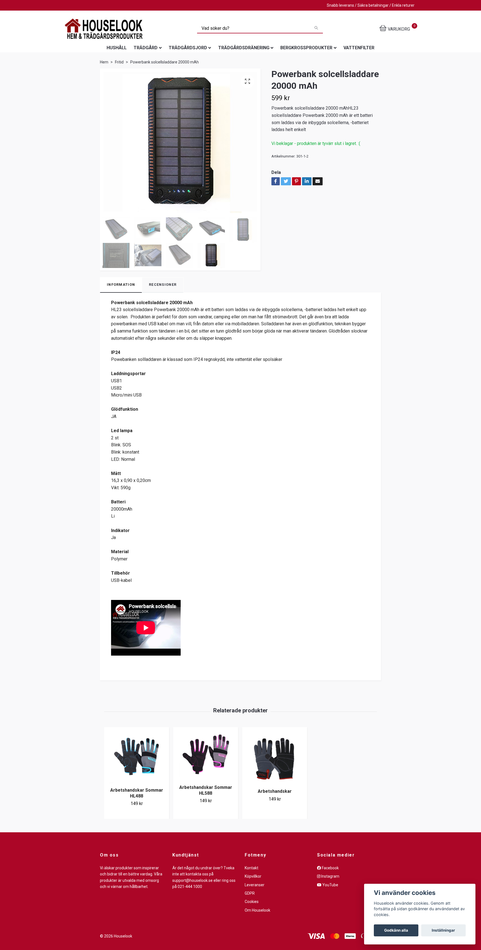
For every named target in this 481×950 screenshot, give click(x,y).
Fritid (119, 62)
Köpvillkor (253, 876)
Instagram (329, 876)
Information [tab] (121, 284)
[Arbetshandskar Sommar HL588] (205, 755)
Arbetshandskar (275, 791)
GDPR (250, 893)
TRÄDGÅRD (146, 47)
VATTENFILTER (358, 47)
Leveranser (254, 885)
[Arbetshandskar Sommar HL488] (136, 756)
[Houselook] (103, 28)
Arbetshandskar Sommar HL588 (205, 790)
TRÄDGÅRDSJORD (188, 47)
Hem (104, 62)
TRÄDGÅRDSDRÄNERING (243, 47)
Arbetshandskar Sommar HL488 (136, 793)
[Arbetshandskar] (274, 757)
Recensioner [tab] (162, 284)
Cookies (252, 901)
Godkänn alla (396, 930)
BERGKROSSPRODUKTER (306, 47)
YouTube (330, 885)
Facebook (330, 868)
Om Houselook (257, 910)
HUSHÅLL (117, 47)
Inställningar (443, 930)
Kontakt (251, 868)
